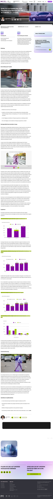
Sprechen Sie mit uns (12, 485)
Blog (43, 1)
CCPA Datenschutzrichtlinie (13, 486)
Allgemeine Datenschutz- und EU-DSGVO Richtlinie (13, 490)
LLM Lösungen (9, 1)
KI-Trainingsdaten (24, 1)
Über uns (34, 1)
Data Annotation (4, 481)
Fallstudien (39, 1)
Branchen (31, 1)
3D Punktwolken (2, 485)
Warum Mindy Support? (12, 484)
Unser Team (11, 483)
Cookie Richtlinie (12, 487)
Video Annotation (3, 487)
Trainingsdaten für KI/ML (16, 1)
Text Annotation (2, 484)
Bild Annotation (2, 483)
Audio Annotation (3, 486)
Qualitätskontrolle (5, 27)
